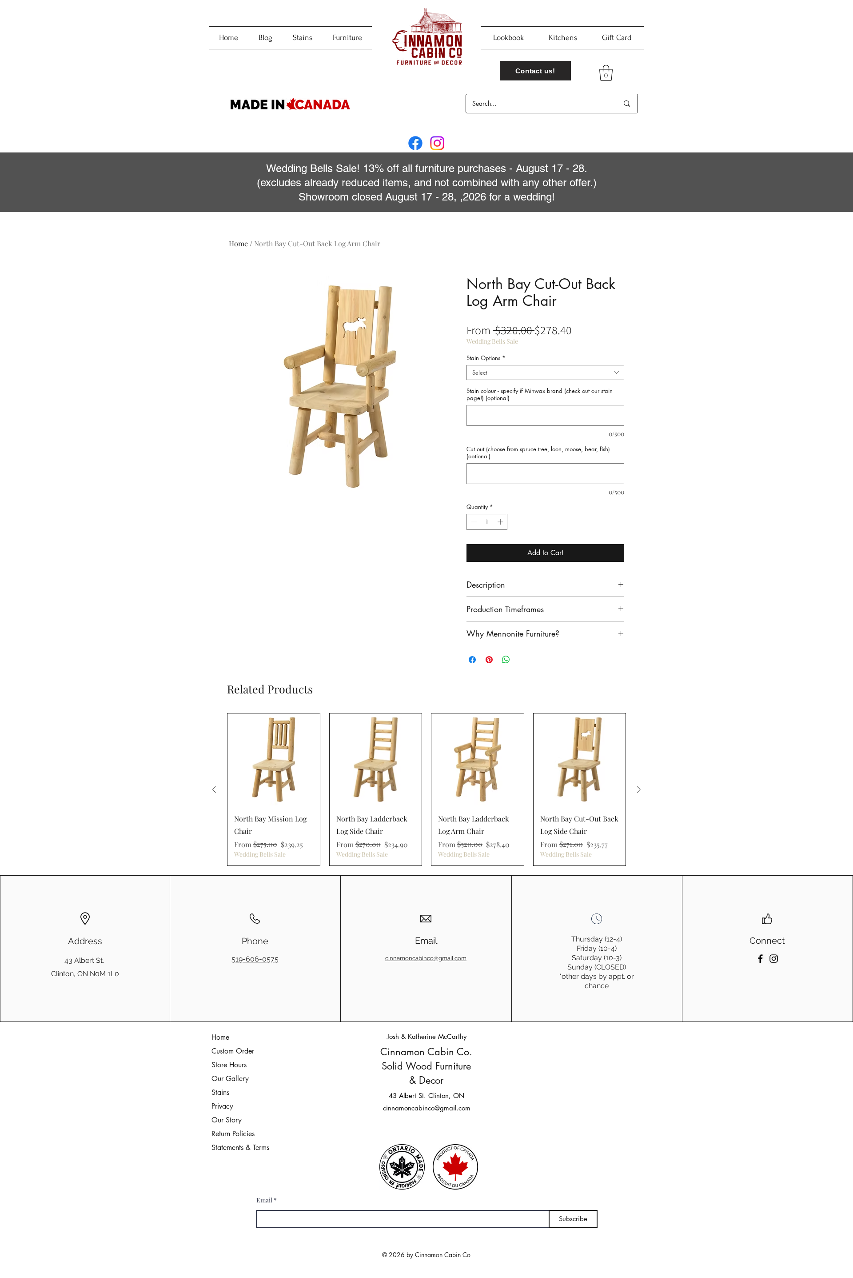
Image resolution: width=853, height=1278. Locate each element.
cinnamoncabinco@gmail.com (426, 1108)
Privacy (222, 1106)
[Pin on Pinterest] (489, 659)
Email (264, 1200)
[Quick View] (273, 759)
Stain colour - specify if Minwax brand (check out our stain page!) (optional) (539, 394)
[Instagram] (437, 143)
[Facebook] (415, 143)
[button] (606, 73)
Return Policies (233, 1133)
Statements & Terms (240, 1147)
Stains (220, 1092)
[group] (426, 789)
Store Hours (229, 1065)
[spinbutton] (487, 521)
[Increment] (501, 521)
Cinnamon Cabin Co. (426, 1052)
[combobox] (545, 372)
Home (238, 243)
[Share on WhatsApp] (506, 659)
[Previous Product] (214, 789)
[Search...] (627, 103)
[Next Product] (639, 789)
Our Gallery (230, 1078)
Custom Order (232, 1051)
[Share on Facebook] (472, 659)
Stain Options (486, 357)
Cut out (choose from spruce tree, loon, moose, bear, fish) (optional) (538, 452)
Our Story (226, 1120)
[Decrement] (473, 521)
